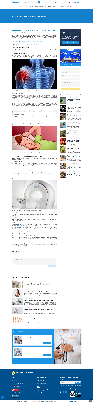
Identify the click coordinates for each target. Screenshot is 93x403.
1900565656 (15, 380)
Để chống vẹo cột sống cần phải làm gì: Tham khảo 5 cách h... (38, 318)
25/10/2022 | (28, 41)
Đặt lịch (47, 343)
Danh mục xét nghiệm (65, 6)
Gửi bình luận (51, 266)
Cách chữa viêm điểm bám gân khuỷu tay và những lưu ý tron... (39, 291)
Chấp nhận (73, 401)
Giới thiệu (25, 6)
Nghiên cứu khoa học (48, 6)
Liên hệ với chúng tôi (70, 42)
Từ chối (68, 401)
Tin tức (54, 6)
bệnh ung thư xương (20, 225)
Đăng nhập (79, 2)
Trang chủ (13, 16)
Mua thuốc (72, 6)
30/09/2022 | (26, 44)
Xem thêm (79, 94)
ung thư (31, 90)
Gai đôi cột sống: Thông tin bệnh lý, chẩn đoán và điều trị (37, 283)
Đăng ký (74, 2)
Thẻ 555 (58, 6)
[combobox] (70, 79)
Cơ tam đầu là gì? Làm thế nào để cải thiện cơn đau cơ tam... (38, 309)
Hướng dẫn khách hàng (38, 6)
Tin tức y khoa (19, 16)
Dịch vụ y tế (31, 6)
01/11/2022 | (27, 42)
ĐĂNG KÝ (78, 382)
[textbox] (70, 79)
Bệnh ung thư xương (21, 251)
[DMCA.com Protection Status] (15, 396)
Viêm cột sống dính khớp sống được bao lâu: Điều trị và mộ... (38, 300)
